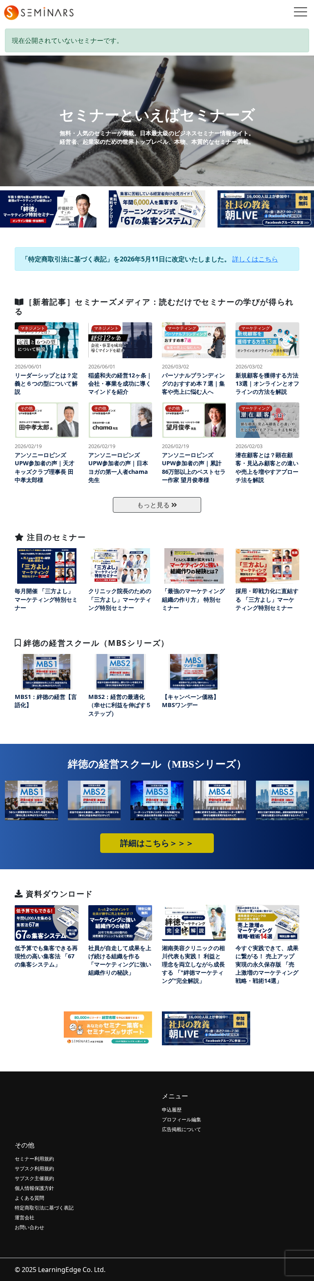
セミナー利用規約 (34, 1158)
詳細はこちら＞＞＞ (157, 843)
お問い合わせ (29, 1227)
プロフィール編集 (181, 1119)
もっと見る (154, 504)
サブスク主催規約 (34, 1178)
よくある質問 (29, 1197)
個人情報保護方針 (34, 1188)
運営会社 (24, 1217)
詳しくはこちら (255, 258)
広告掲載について (181, 1129)
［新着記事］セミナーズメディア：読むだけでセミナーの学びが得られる (154, 306)
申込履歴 (172, 1109)
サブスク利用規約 (34, 1168)
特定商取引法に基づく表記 (44, 1207)
